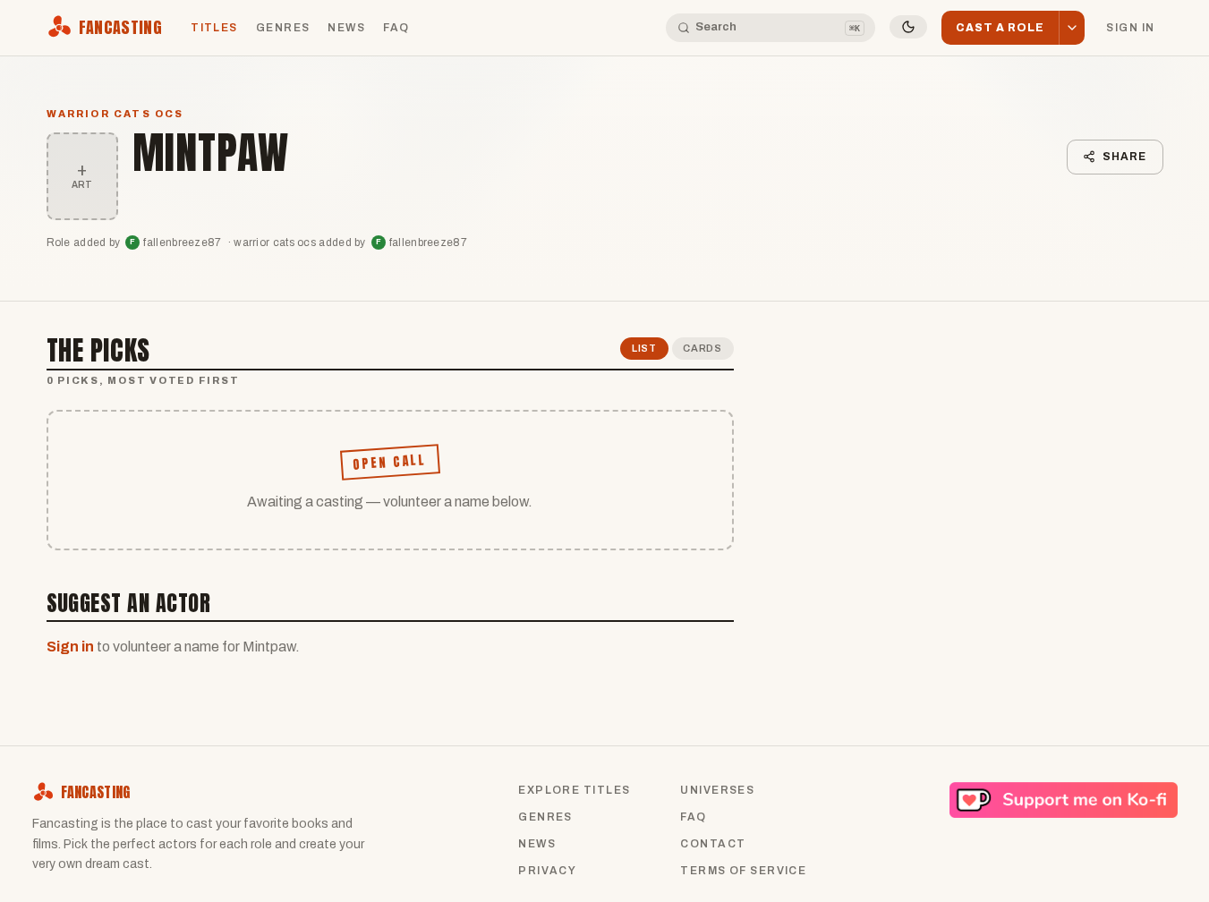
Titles (214, 27)
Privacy (547, 870)
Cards (702, 348)
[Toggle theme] (908, 26)
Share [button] (1124, 156)
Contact (712, 844)
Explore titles (574, 790)
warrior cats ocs (115, 113)
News (346, 27)
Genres (283, 27)
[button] (1072, 28)
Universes (717, 790)
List (644, 348)
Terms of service (743, 870)
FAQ (396, 27)
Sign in (1130, 27)
